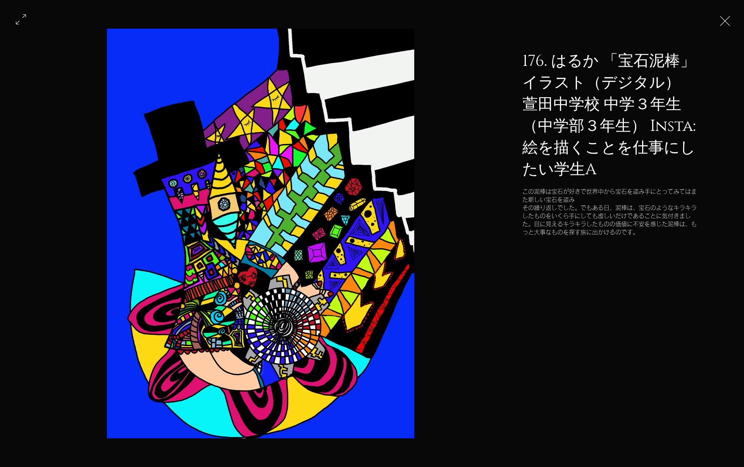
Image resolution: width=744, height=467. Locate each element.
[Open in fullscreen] (21, 18)
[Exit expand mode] (725, 20)
